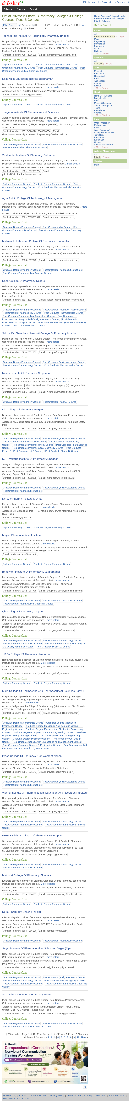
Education (35, 9)
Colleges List (123, 2)
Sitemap (88, 1095)
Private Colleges (102, 21)
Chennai (98, 83)
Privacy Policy (57, 1095)
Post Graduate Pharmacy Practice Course (64, 309)
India (96, 165)
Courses (21, 9)
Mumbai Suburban (102, 103)
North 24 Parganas (103, 96)
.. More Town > (101, 88)
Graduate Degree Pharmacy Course (52, 64)
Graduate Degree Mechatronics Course (23, 723)
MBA (96, 39)
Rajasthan (99, 137)
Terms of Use (74, 1095)
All (95, 34)
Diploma (98, 51)
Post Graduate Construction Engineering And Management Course (47, 742)
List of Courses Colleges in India (109, 16)
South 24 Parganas (103, 105)
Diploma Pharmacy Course (16, 64)
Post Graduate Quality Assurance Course (64, 362)
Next (83, 25)
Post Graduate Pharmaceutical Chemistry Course (38, 448)
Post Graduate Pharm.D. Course (29, 325)
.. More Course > (102, 53)
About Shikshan (38, 1095)
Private (97, 157)
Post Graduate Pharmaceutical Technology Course (29, 316)
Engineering (99, 41)
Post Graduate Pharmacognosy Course (33, 445)
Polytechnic (99, 44)
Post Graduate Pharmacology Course (22, 313)
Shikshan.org (9, 1095)
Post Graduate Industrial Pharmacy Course (25, 147)
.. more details (61, 44)
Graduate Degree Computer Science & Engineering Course (43, 732)
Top (84, 1087)
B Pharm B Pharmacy (104, 36)
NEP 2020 (101, 1095)
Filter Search (9, 25)
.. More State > (101, 147)
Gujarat (97, 142)
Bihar (96, 127)
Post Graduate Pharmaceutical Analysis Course (27, 273)
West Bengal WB (102, 130)
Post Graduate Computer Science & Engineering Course (32, 745)
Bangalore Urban (102, 98)
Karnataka (99, 140)
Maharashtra (100, 125)
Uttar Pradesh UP (102, 123)
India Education (117, 1095)
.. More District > (102, 115)
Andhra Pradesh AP (103, 144)
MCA (96, 48)
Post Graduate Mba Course (57, 227)
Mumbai (98, 71)
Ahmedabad (99, 81)
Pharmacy (99, 46)
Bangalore (99, 73)
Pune (96, 78)
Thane (97, 108)
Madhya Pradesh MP (104, 132)
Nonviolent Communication (16, 1098)
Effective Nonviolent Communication (99, 2)
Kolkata (97, 86)
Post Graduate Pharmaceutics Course (57, 68)
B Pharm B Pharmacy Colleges (109, 18)
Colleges (8, 9)
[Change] (120, 36)
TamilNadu (99, 135)
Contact (23, 1095)
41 (78, 1037)
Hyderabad (99, 76)
